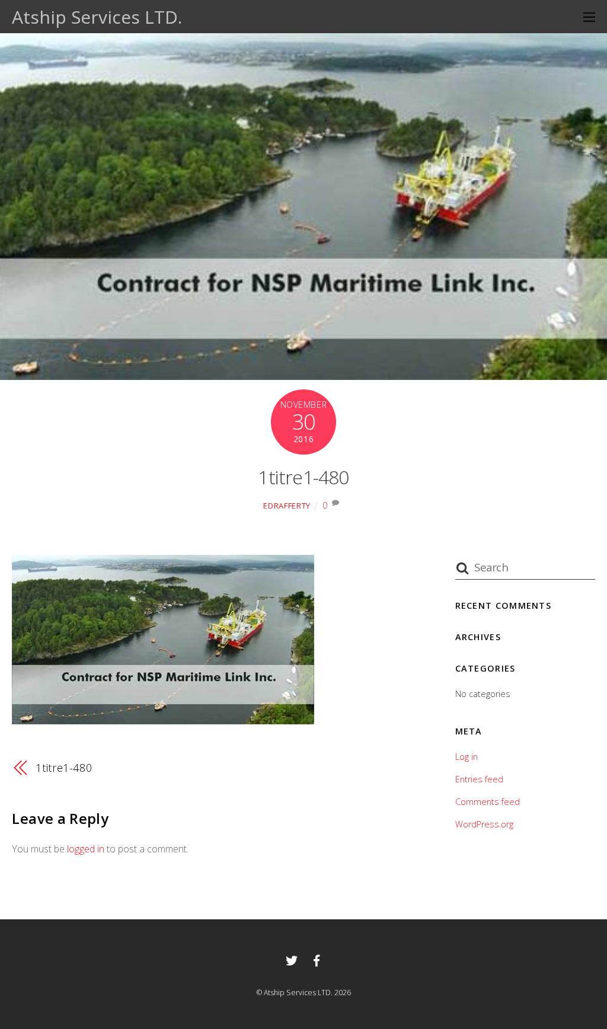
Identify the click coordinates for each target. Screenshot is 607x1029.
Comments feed (487, 801)
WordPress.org (484, 824)
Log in (466, 756)
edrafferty (286, 505)
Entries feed (479, 779)
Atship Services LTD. (298, 993)
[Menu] (589, 16)
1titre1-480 (303, 477)
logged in (85, 848)
